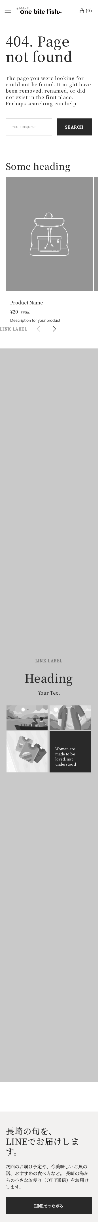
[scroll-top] (84, 1209)
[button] (54, 323)
